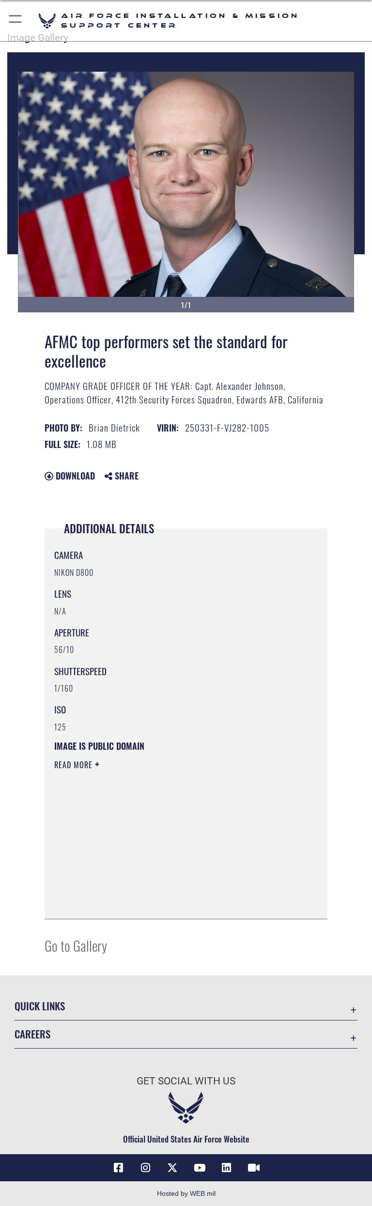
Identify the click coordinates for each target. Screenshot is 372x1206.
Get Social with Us (186, 1081)
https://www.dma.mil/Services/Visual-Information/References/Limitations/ (167, 840)
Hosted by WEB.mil (186, 1193)
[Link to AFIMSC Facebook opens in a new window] (118, 1167)
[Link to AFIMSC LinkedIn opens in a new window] (226, 1167)
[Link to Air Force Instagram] (145, 1167)
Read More (74, 765)
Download (74, 475)
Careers (32, 1033)
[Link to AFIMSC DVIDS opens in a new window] (254, 1167)
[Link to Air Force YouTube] (199, 1167)
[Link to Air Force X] (172, 1167)
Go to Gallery (76, 945)
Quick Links (40, 1005)
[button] (15, 20)
